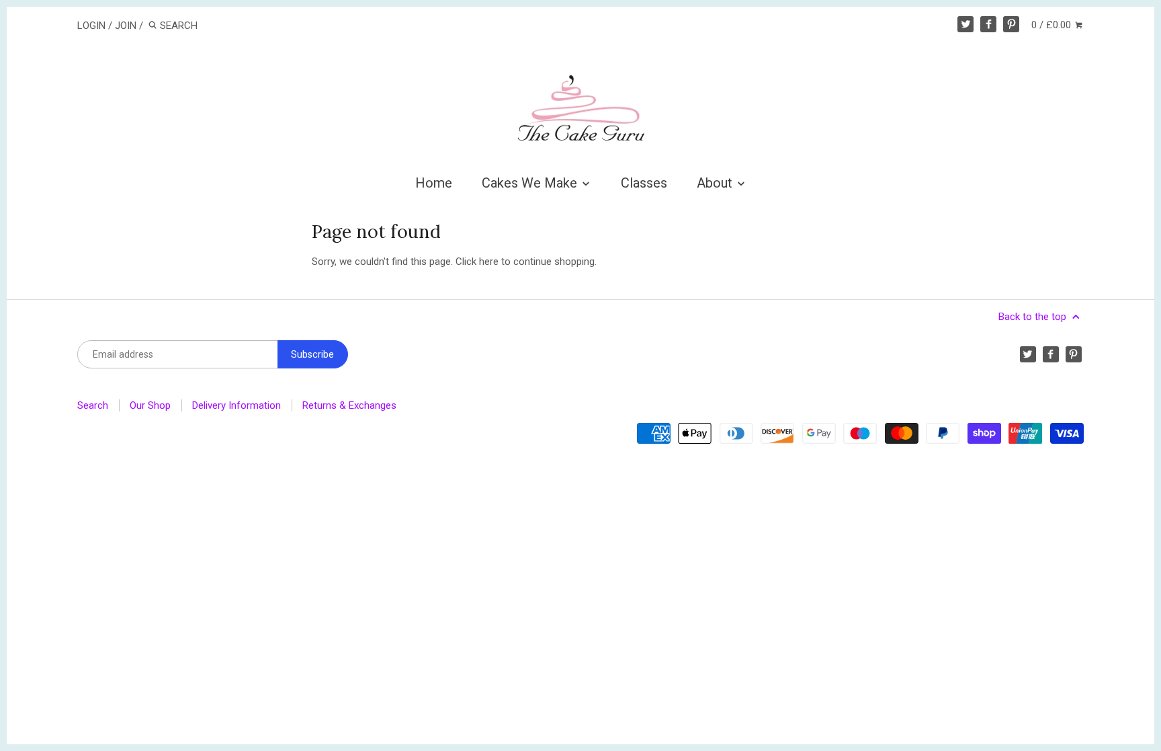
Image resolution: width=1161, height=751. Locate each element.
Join (125, 25)
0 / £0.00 (1052, 25)
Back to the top (1033, 317)
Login (91, 25)
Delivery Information (236, 405)
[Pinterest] (1011, 24)
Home (433, 183)
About (716, 183)
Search (92, 405)
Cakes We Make (531, 183)
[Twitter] (965, 24)
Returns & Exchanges (349, 405)
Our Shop (150, 405)
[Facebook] (988, 24)
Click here (477, 261)
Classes (644, 183)
